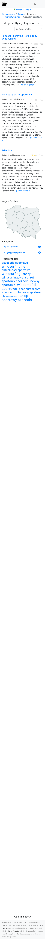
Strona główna (8, 14)
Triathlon (7, 150)
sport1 (11, 292)
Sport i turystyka (12, 17)
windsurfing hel (14, 266)
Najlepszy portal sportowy (17, 94)
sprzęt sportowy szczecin (18, 279)
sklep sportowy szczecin (17, 298)
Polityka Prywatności (14, 931)
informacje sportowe (29, 292)
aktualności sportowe (16, 270)
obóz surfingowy (29, 288)
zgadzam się (6, 928)
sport (4, 292)
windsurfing (11, 274)
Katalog (21, 14)
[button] (35, 4)
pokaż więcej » (27, 84)
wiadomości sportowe (19, 287)
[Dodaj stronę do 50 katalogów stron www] (22, 9)
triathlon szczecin (10, 296)
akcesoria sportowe (15, 262)
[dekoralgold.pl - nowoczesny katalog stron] (4, 4)
